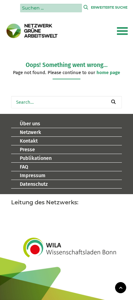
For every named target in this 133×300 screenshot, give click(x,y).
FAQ (24, 167)
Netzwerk (30, 132)
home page (108, 72)
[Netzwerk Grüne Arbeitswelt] (32, 31)
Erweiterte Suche (109, 7)
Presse (27, 149)
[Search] (66, 102)
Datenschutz (34, 184)
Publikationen (36, 158)
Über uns (30, 124)
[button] (122, 31)
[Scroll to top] (120, 287)
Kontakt (29, 141)
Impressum (32, 175)
